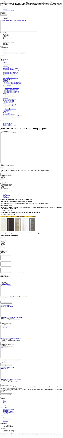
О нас (4, 400)
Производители (6, 410)
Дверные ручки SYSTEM (10, 109)
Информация (3, 398)
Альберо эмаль (8, 94)
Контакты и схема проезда (8, 10)
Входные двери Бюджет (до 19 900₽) (10, 68)
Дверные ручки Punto (9, 108)
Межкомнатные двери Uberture (11, 89)
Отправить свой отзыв (5, 276)
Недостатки (2, 260)
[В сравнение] (13, 344)
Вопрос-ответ (6, 197)
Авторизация (5, 17)
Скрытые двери (6, 80)
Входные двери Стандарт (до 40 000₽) (11, 70)
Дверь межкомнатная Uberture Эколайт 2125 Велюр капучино (13, 296)
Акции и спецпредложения (8, 412)
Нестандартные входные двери (9, 75)
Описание (5, 194)
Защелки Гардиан (9, 102)
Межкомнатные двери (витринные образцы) (12, 115)
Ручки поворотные (7, 110)
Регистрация (5, 18)
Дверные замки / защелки (8, 100)
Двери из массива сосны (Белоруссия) (13, 84)
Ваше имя (2, 252)
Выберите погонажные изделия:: (7, 168)
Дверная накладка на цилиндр (9, 99)
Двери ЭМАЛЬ (6, 93)
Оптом (4, 403)
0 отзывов (3, 176)
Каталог (2, 415)
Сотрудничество (6, 404)
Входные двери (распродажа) (9, 114)
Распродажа (5, 421)
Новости (5, 118)
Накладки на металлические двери (10, 78)
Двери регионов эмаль (10, 95)
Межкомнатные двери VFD (11, 90)
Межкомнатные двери (7, 64)
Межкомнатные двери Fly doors (12, 88)
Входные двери (6, 63)
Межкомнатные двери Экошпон (12, 91)
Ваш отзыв (2, 267)
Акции (4, 420)
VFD (6, 96)
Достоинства (3, 254)
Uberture (2, 167)
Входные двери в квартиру (8, 69)
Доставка (5, 9)
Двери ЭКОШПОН (7, 85)
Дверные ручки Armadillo (10, 104)
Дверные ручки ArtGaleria (10, 105)
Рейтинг (2, 274)
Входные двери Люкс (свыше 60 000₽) (11, 73)
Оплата (4, 7)
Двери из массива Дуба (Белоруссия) (13, 83)
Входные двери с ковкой (8, 74)
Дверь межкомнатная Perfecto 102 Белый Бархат (10, 379)
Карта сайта (5, 413)
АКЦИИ (5, 62)
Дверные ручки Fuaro (9, 106)
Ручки (4, 103)
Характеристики (6, 195)
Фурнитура (5, 66)
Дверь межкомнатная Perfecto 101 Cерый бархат (10, 358)
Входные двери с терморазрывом (10, 77)
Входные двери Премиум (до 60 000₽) (11, 72)
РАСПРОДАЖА (6, 113)
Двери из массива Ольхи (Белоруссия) (13, 82)
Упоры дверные (6, 111)
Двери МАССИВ (6, 81)
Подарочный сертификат (8, 411)
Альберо (7, 86)
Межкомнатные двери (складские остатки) (12, 116)
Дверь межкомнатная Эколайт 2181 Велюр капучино (11, 317)
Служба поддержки (4, 407)
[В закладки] (12, 344)
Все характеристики (4, 182)
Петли (4, 112)
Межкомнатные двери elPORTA (12, 92)
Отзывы (5, 196)
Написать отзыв (4, 251)
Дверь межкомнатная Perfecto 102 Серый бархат (10, 338)
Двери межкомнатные (7, 79)
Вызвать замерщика (4, 131)
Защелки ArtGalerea (9, 101)
